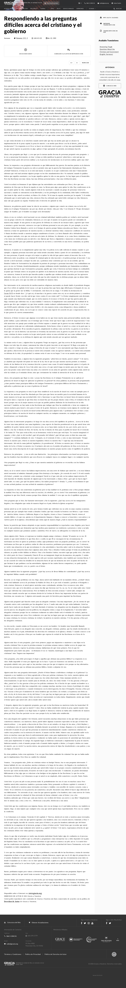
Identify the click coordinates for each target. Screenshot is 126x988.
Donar (91, 8)
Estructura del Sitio (13, 922)
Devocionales (68, 8)
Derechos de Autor (12, 901)
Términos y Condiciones (12, 954)
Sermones (80, 8)
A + (71, 62)
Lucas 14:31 (8, 293)
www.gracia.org (35, 893)
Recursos (33, 8)
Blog (59, 8)
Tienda (42, 8)
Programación (22, 8)
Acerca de (8, 8)
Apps (52, 8)
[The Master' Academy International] (91, 940)
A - (77, 62)
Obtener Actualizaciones (39, 922)
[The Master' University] (106, 939)
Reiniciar (85, 62)
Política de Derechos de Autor (56, 954)
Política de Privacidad (33, 954)
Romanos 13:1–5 (22, 38)
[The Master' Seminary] (75, 939)
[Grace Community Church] (60, 939)
